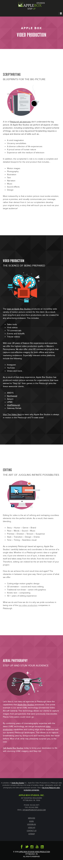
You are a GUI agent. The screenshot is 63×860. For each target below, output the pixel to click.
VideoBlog (31, 824)
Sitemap (31, 834)
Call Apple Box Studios (13, 748)
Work (31, 821)
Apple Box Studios (25, 705)
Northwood (12, 396)
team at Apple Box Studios (19, 309)
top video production (28, 605)
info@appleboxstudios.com (34, 810)
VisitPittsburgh (13, 405)
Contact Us (31, 831)
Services (31, 818)
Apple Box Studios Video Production (34, 852)
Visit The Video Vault (12, 414)
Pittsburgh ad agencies (20, 122)
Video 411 (31, 828)
